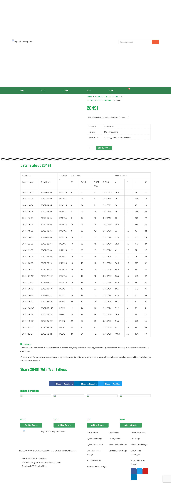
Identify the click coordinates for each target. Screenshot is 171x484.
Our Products (92, 432)
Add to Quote (104, 147)
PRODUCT (66, 90)
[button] (61, 383)
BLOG (89, 90)
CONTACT (110, 90)
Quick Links (114, 432)
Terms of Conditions (118, 444)
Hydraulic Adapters (95, 444)
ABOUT (42, 90)
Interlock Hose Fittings (96, 466)
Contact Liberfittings (118, 450)
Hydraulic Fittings (94, 438)
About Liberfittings (139, 444)
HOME (22, 90)
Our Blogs (135, 438)
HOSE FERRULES (94, 460)
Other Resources (138, 432)
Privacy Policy (114, 438)
